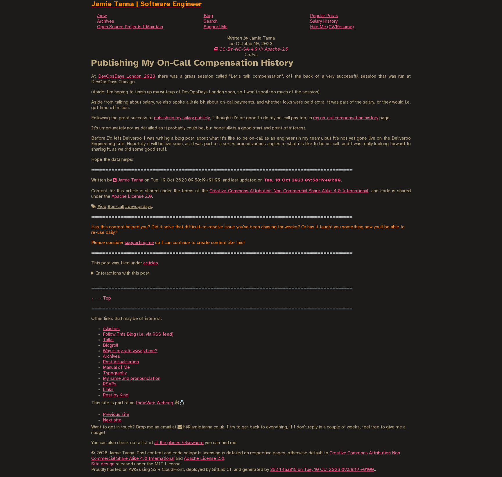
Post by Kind (115, 395)
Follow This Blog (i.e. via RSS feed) (138, 334)
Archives (111, 356)
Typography (115, 373)
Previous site (116, 414)
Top (107, 298)
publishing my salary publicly (182, 117)
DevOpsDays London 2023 (126, 76)
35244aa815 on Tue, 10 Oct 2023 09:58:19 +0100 (322, 469)
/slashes (111, 328)
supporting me (139, 242)
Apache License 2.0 (132, 196)
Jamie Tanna (130, 180)
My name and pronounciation (131, 378)
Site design (102, 464)
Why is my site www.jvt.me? (130, 350)
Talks (108, 339)
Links (108, 389)
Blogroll (110, 345)
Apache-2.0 (275, 49)
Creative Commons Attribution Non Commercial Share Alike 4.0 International (288, 190)
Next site (112, 420)
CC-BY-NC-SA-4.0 (237, 49)
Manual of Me (116, 367)
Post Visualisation (121, 361)
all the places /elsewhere (179, 442)
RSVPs (109, 384)
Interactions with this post (123, 273)
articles (150, 263)
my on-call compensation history (345, 117)
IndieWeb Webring (154, 403)
